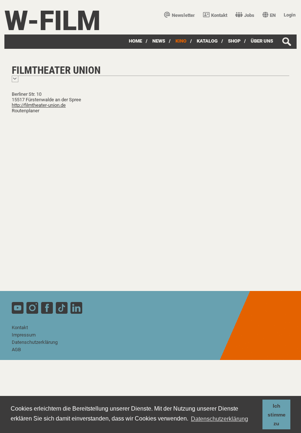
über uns (262, 41)
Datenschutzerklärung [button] (219, 419)
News (158, 41)
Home (135, 41)
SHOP (234, 41)
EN (273, 15)
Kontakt (219, 15)
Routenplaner (25, 110)
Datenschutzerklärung (35, 342)
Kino (180, 41)
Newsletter (183, 15)
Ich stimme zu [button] (277, 414)
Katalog (207, 41)
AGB (16, 349)
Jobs (249, 15)
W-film (52, 21)
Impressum (24, 335)
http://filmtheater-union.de (39, 105)
